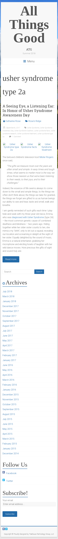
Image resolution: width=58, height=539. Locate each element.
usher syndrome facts (42, 131)
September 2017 (11, 321)
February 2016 (10, 384)
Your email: (8, 500)
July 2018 (7, 291)
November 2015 (11, 399)
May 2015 (7, 429)
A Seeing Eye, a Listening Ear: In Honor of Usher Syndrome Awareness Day (28, 110)
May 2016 (7, 370)
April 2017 (7, 345)
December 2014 (11, 453)
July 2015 (7, 419)
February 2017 (10, 355)
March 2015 (8, 438)
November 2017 (11, 311)
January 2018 (9, 301)
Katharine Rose (13, 121)
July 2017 (7, 330)
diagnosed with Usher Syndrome (28, 217)
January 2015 (9, 448)
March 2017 (8, 350)
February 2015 (10, 443)
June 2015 (8, 424)
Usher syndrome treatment (27, 134)
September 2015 (11, 409)
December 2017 (11, 306)
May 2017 (7, 340)
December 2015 (11, 394)
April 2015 (7, 434)
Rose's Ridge (34, 121)
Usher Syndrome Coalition (23, 131)
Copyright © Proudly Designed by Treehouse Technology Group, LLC (29, 534)
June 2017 (8, 335)
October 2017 (9, 316)
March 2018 (8, 296)
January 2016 (9, 389)
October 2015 (9, 404)
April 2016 (7, 375)
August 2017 (9, 326)
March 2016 (8, 380)
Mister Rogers (46, 157)
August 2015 (9, 414)
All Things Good (29, 24)
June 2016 (8, 365)
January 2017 (9, 360)
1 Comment (16, 137)
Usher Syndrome (33, 128)
